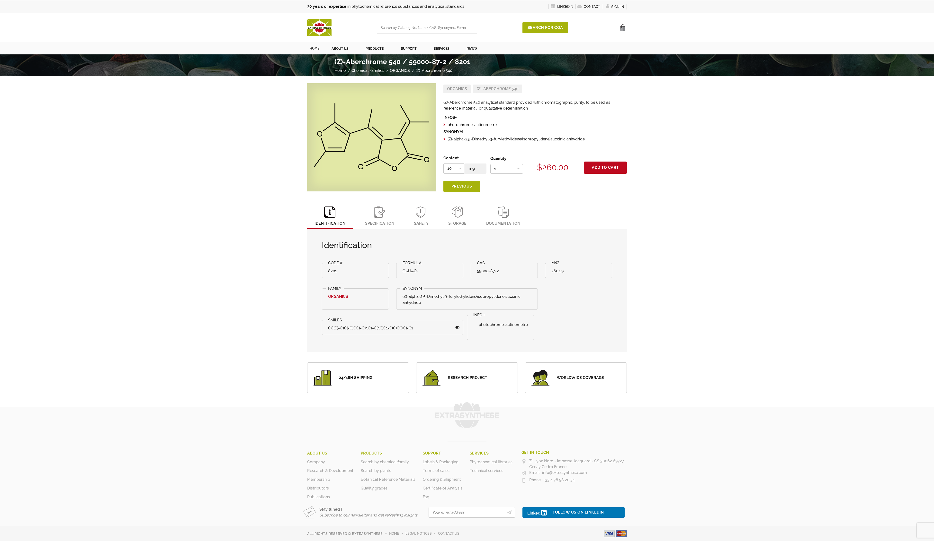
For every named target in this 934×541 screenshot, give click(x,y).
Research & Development (330, 470)
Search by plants (376, 470)
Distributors (318, 488)
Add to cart (605, 167)
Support (432, 453)
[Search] (472, 27)
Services (479, 453)
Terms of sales (436, 470)
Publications (318, 497)
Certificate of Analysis (442, 488)
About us (317, 453)
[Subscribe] (509, 512)
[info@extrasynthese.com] (523, 473)
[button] (342, 48)
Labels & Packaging (440, 462)
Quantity (498, 158)
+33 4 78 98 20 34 (558, 480)
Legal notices (418, 533)
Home (394, 533)
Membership (318, 479)
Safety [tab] (421, 223)
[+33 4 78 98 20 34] (523, 480)
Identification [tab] (329, 223)
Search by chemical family (385, 462)
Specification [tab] (379, 223)
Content (451, 158)
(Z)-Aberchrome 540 (498, 88)
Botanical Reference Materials (388, 479)
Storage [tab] (457, 223)
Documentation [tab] (503, 223)
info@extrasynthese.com (564, 472)
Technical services (486, 470)
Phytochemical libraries (491, 462)
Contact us (448, 533)
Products (371, 453)
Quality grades (374, 488)
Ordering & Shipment (442, 479)
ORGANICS (457, 88)
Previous (461, 186)
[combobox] (422, 27)
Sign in (617, 7)
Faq (426, 497)
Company (316, 462)
